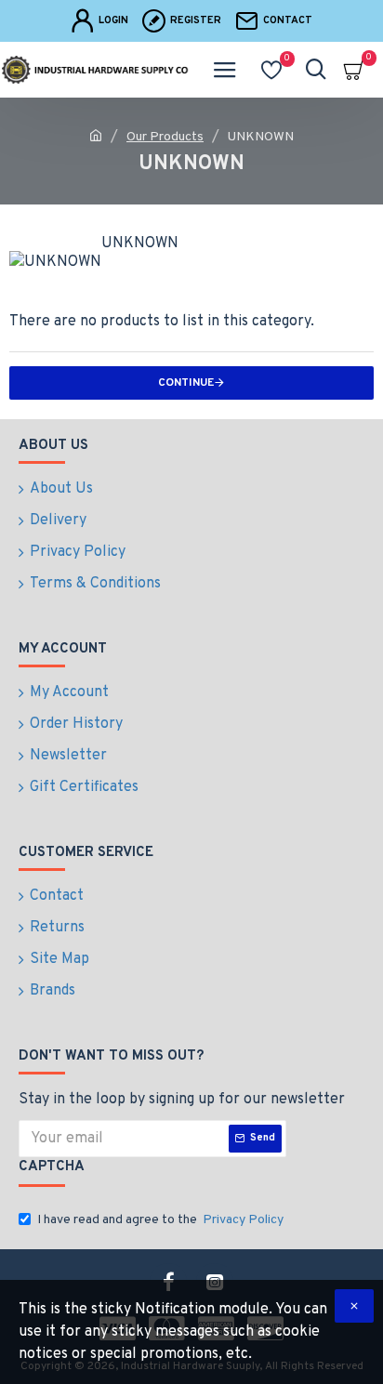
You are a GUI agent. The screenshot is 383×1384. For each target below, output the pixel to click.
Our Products (165, 137)
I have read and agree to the (160, 1220)
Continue (186, 383)
